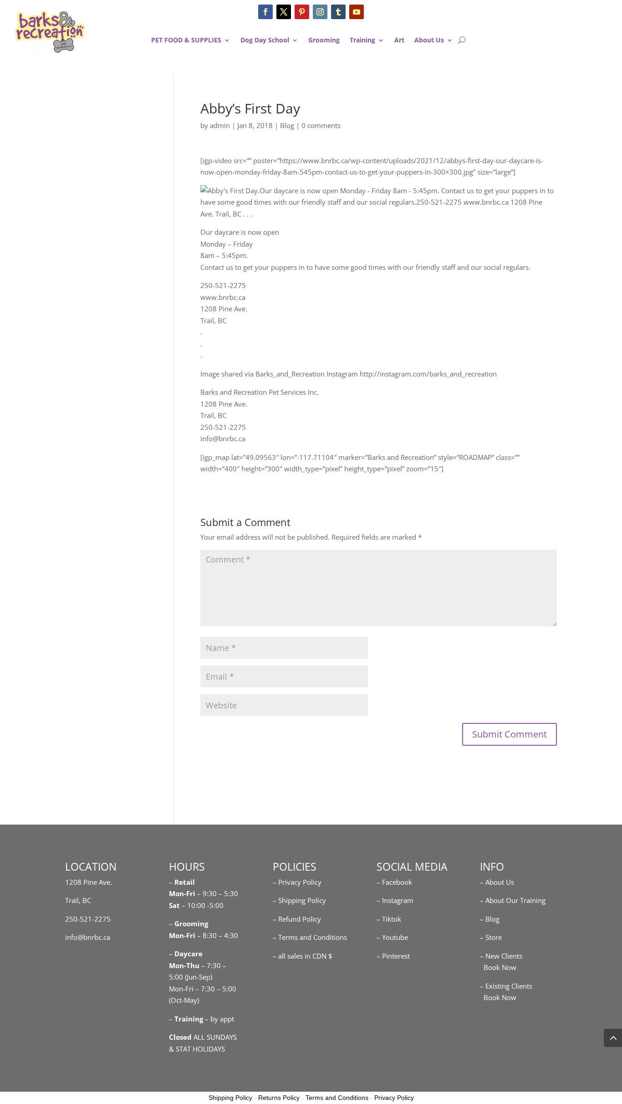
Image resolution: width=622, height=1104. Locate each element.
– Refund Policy (297, 918)
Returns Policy (279, 1097)
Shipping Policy (230, 1097)
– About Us (497, 882)
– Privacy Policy (297, 882)
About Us (429, 40)
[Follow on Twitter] (283, 12)
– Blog (490, 918)
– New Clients (501, 955)
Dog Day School (264, 40)
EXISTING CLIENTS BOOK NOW (567, 57)
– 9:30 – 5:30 (217, 893)
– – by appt (201, 1018)
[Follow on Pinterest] (302, 12)
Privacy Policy (394, 1097)
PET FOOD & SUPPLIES (186, 40)
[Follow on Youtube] (356, 12)
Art (399, 40)
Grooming (324, 40)
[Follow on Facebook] (265, 12)
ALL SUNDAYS (203, 1037)
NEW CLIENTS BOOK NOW (567, 20)
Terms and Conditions (337, 1097)
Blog (287, 125)
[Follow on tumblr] (338, 12)
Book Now (498, 967)
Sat (174, 905)
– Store (491, 937)
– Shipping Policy (299, 900)
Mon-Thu (184, 965)
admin (220, 125)
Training (362, 40)
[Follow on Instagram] (320, 12)
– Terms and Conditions (310, 937)
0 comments (321, 125)
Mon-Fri (182, 935)
